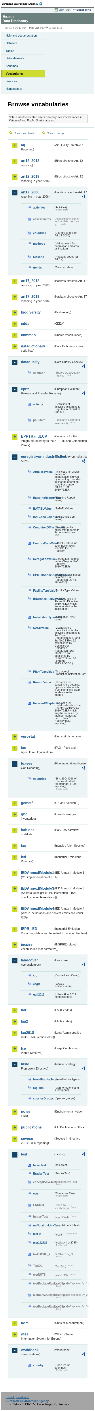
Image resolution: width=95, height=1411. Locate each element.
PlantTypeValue (43, 671)
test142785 (40, 1242)
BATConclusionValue (43, 516)
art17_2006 (30, 192)
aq (23, 145)
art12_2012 (30, 161)
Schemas (12, 66)
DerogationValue (43, 559)
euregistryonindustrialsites (37, 456)
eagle (36, 984)
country (38, 1365)
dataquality (30, 362)
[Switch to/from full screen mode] (68, 10)
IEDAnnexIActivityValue (43, 598)
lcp (23, 1048)
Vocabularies (14, 73)
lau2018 (27, 1033)
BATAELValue (42, 508)
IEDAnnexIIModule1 (37, 873)
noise (25, 1111)
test (24, 1154)
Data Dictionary (37, 28)
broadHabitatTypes (43, 1079)
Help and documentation (21, 35)
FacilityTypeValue (43, 590)
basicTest (39, 1165)
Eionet (22, 28)
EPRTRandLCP (34, 436)
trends (37, 267)
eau (35, 1193)
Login (61, 9)
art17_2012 (30, 281)
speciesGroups (43, 1098)
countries (39, 233)
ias (23, 846)
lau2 (24, 1021)
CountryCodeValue (43, 543)
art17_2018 (30, 296)
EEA (23, 4)
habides (27, 830)
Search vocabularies (25, 133)
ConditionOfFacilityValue (43, 527)
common (28, 335)
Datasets (11, 43)
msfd (25, 1064)
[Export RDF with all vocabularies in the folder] (83, 197)
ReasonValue (42, 682)
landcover (29, 960)
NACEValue (41, 627)
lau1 (24, 1010)
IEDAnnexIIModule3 (37, 888)
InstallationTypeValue (43, 617)
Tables (10, 51)
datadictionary (33, 346)
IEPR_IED (29, 929)
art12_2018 (30, 176)
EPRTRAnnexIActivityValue (43, 575)
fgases (26, 763)
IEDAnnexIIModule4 (37, 908)
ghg (24, 814)
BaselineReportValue (43, 497)
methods (39, 243)
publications (31, 1127)
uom (24, 1323)
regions (38, 1087)
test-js (37, 1234)
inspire (26, 944)
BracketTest (41, 1173)
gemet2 (27, 803)
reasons (38, 257)
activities (39, 207)
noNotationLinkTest (43, 1225)
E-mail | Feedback (17, 1397)
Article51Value (43, 472)
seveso (27, 1138)
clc (35, 975)
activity (38, 404)
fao (23, 748)
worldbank (30, 1350)
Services (11, 81)
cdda (25, 323)
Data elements (15, 58)
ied (23, 857)
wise (24, 1334)
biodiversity (31, 312)
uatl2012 (38, 994)
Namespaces (14, 88)
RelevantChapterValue (43, 703)
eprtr (25, 389)
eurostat (28, 736)
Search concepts (56, 133)
